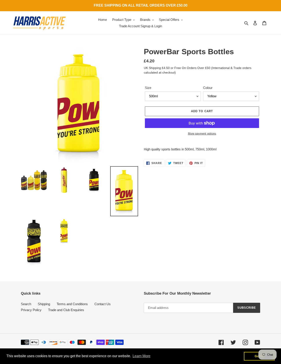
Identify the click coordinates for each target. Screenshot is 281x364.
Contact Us (102, 304)
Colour (208, 88)
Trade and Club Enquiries (66, 310)
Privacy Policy (31, 310)
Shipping (44, 304)
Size (148, 88)
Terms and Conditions (72, 304)
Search (26, 304)
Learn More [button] (141, 356)
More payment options (202, 133)
